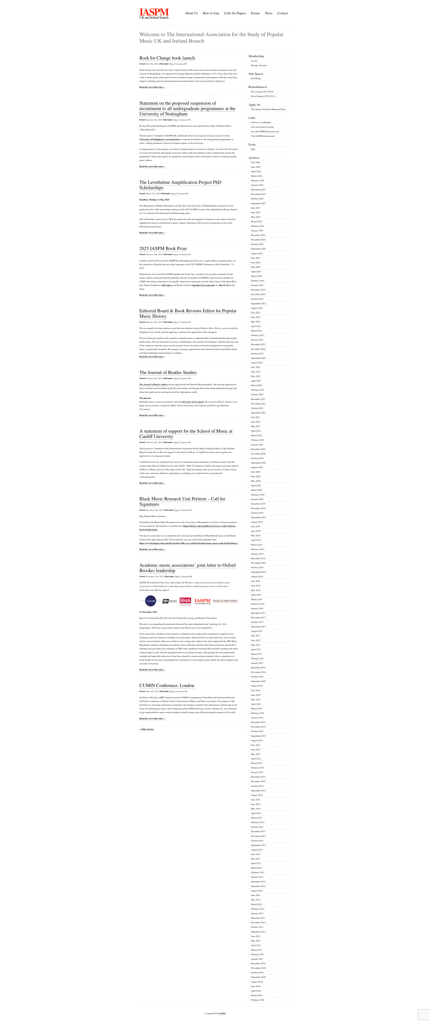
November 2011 (258, 922)
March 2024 (256, 276)
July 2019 (255, 526)
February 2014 (257, 822)
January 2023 (257, 339)
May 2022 (256, 376)
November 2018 (258, 562)
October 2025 (257, 198)
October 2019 (257, 512)
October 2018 (257, 567)
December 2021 (258, 399)
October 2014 (257, 785)
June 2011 (256, 936)
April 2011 (256, 945)
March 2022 (256, 385)
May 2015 (256, 754)
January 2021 (257, 444)
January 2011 (257, 958)
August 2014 (257, 795)
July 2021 (255, 417)
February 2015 (257, 767)
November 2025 (258, 194)
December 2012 (258, 881)
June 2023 (256, 317)
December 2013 (258, 831)
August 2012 (257, 890)
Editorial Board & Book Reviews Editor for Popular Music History (187, 313)
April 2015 (256, 758)
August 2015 (257, 740)
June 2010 (256, 986)
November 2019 (258, 508)
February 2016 (257, 713)
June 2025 (256, 212)
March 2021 (256, 435)
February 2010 (257, 999)
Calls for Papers (235, 13)
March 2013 (256, 867)
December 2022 (258, 344)
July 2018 (255, 580)
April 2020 (256, 485)
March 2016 (256, 708)
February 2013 (257, 872)
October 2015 (257, 731)
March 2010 (256, 995)
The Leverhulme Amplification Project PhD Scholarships (180, 185)
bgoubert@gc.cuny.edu (203, 285)
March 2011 (256, 949)
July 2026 (255, 162)
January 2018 (257, 608)
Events (255, 13)
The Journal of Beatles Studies (168, 372)
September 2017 (258, 626)
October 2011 (257, 926)
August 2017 (257, 631)
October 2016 (257, 676)
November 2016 (258, 672)
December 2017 (258, 612)
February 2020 (257, 494)
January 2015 (257, 772)
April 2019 (256, 539)
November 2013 (258, 836)
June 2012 (256, 895)
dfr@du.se (167, 285)
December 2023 (258, 289)
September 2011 (258, 931)
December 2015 (258, 722)
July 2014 (255, 799)
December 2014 (258, 776)
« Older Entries (146, 729)
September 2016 (258, 681)
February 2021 (257, 439)
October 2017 (257, 621)
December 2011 (258, 917)
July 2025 (255, 207)
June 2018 (256, 585)
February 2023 (257, 335)
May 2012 (256, 899)
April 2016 (256, 703)
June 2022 (256, 371)
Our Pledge (256, 78)
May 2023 (256, 321)
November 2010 (258, 967)
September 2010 (258, 976)
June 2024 (256, 262)
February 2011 (257, 954)
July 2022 (255, 367)
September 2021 (258, 412)
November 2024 (258, 239)
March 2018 (256, 599)
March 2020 (256, 489)
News (268, 13)
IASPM (153, 11)
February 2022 (257, 389)
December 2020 (258, 449)
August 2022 (257, 362)
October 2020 (257, 458)
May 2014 (256, 808)
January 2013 (257, 876)
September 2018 (258, 571)
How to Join (211, 13)
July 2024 (255, 257)
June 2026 (256, 166)
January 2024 (257, 285)
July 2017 (255, 635)
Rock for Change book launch (167, 57)
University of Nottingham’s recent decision (159, 139)
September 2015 (258, 735)
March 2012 (256, 904)
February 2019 (257, 549)
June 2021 (256, 421)
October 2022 (257, 353)
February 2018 (257, 603)
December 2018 (258, 558)
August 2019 (257, 521)
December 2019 (258, 503)
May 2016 (256, 699)
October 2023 (257, 298)
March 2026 (256, 175)
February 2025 (257, 225)
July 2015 (255, 744)
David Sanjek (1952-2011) (263, 96)
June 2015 (256, 749)
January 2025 (257, 230)
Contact (282, 13)
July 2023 (255, 312)
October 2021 (257, 408)
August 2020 (257, 467)
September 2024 (258, 248)
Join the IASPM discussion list (265, 131)
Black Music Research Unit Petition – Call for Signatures (182, 501)
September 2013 (258, 845)
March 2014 (256, 817)
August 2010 (257, 981)
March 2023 (256, 330)
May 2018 (256, 590)
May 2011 (256, 940)
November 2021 (258, 403)
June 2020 (256, 476)
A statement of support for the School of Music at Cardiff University (185, 433)
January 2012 (257, 913)
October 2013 (257, 840)
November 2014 (258, 781)
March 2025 (256, 221)
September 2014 (258, 790)
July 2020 (255, 471)
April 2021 (256, 430)
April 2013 (256, 863)
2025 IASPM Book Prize (163, 248)
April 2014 (256, 813)
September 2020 (258, 462)
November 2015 (258, 726)
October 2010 (257, 972)
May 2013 (256, 858)
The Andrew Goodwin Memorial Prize (268, 109)
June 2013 (256, 854)
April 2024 (256, 271)
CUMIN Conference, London (166, 685)
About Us (191, 13)
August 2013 (257, 849)
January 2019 (257, 553)
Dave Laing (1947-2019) (262, 91)
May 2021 (256, 426)
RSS (253, 149)
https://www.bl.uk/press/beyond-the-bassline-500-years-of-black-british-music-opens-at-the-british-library (188, 543)
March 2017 (256, 653)
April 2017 (256, 649)
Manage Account (259, 65)
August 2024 (257, 253)
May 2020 (256, 480)
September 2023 (258, 303)
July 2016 (255, 690)
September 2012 (258, 886)
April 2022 (256, 380)
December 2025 (258, 189)
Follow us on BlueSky (261, 122)
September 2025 (258, 203)
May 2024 (256, 266)
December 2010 (258, 963)
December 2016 (258, 667)
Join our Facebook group (262, 126)
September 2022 (258, 358)
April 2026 (256, 171)
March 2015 (256, 763)
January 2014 (257, 826)
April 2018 (256, 594)
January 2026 (257, 184)
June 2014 (256, 804)
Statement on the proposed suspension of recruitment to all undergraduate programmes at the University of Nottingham (187, 108)
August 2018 (257, 576)
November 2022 (258, 348)
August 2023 (257, 307)
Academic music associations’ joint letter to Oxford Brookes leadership (187, 567)
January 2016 (257, 717)
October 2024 (257, 244)
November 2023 (258, 294)
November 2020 (258, 453)
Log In (254, 60)
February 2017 (257, 658)
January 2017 (257, 662)
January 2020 (257, 499)
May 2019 (256, 535)
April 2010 (256, 990)
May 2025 (256, 216)
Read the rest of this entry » (152, 87)
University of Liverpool (192, 401)
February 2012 (257, 908)
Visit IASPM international (263, 135)
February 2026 (257, 180)
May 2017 (256, 644)
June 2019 (256, 530)
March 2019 (256, 544)
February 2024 (257, 280)
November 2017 (258, 617)
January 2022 (257, 394)
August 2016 (257, 685)
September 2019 (258, 517)
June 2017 (256, 640)
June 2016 (256, 694)
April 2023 (256, 326)
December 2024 (258, 235)
